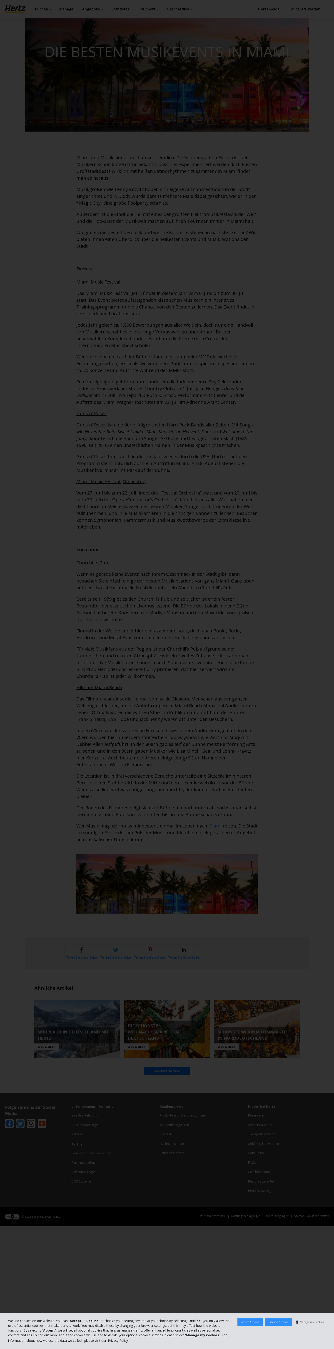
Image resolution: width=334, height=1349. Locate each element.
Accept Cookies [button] (250, 1322)
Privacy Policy (118, 1340)
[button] (309, 1322)
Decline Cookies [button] (278, 1322)
